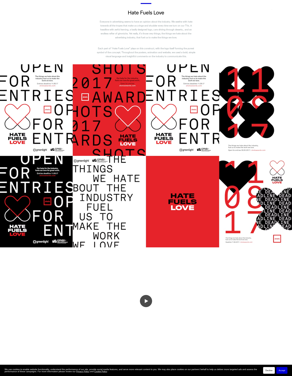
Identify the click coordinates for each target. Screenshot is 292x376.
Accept (282, 370)
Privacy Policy (82, 371)
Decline (269, 370)
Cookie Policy (100, 371)
